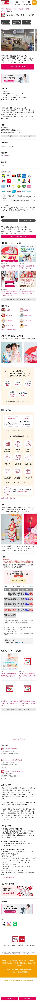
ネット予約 (27, 998)
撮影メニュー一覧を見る (9, 329)
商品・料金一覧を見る (8, 498)
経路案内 (9, 998)
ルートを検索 (27, 136)
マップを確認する (10, 136)
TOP (2, 9)
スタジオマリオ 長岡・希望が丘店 (13, 771)
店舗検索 (8, 9)
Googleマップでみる (18, 739)
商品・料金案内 (7, 963)
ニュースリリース (13, 972)
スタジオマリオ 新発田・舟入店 (13, 760)
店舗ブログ (31, 963)
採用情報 (22, 969)
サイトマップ (8, 969)
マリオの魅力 (31, 960)
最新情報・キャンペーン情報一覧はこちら (18, 299)
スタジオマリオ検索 (18, 9)
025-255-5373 (5, 156)
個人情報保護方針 (24, 972)
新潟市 (3, 11)
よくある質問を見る (7, 877)
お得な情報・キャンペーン (18, 960)
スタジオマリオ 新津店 (10, 748)
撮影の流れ (23, 963)
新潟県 (27, 9)
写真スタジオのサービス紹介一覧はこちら (18, 709)
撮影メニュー (6, 960)
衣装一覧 (16, 963)
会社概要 (28, 969)
